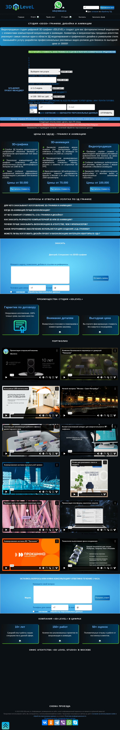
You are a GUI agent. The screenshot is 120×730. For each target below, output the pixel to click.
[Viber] (33, 110)
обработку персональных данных (79, 113)
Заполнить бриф (98, 17)
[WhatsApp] (33, 105)
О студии (65, 17)
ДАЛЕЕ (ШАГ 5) (59, 96)
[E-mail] (33, 112)
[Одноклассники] (51, 722)
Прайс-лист (50, 17)
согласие (94, 11)
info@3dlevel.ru (59, 11)
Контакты (82, 17)
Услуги (33, 17)
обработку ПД (106, 11)
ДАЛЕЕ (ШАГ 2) (66, 72)
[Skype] (75, 722)
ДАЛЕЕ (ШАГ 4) (58, 88)
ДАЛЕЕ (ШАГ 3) (62, 80)
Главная (21, 17)
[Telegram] (33, 108)
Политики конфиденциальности (75, 716)
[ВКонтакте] (45, 722)
